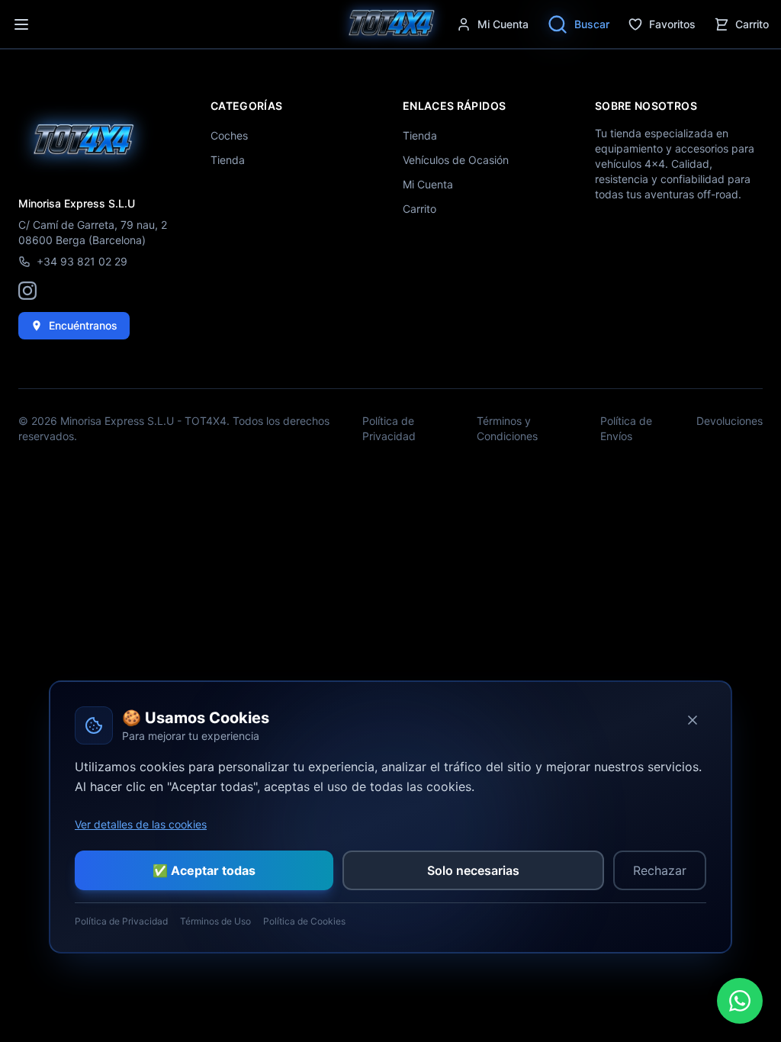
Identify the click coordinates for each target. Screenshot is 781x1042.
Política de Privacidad (389, 428)
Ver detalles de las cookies (141, 824)
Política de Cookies (304, 921)
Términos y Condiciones (507, 428)
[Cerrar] (692, 720)
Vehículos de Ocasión (456, 159)
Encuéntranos (83, 325)
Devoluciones (729, 420)
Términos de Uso (215, 921)
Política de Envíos (626, 428)
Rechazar (659, 870)
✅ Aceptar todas (204, 870)
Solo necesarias (473, 870)
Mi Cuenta (428, 184)
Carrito (752, 24)
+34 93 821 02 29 (82, 261)
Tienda (228, 159)
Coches (229, 135)
